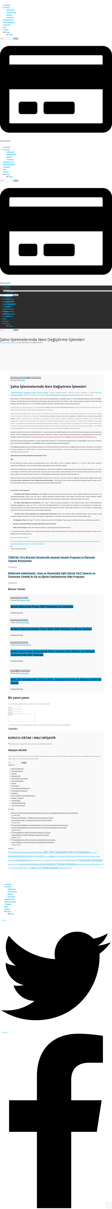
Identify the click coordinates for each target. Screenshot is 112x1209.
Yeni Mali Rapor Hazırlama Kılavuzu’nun (21, 407)
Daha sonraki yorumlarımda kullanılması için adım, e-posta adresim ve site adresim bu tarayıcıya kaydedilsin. (40, 725)
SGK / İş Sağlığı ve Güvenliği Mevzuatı (23, 796)
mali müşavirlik (34, 860)
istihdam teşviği (12, 860)
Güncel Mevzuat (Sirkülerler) (11, 342)
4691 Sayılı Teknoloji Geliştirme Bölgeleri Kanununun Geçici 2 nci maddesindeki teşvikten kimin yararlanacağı (44, 813)
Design (13, 774)
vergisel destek (63, 868)
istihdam (98, 856)
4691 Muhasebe (19, 541)
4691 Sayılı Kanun (17, 769)
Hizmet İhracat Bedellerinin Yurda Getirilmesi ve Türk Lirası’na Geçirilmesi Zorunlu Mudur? (39, 828)
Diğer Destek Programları (19, 778)
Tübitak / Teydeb (17, 798)
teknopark (95, 864)
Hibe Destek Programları (19, 791)
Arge (29, 856)
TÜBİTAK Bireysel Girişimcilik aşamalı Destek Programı (29, 393)
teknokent (96, 541)
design (47, 856)
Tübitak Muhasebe (38, 544)
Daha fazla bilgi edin (16, 613)
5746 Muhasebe (32, 541)
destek (52, 856)
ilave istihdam (91, 856)
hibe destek (84, 856)
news (41, 860)
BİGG (43, 856)
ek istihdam (61, 856)
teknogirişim (60, 860)
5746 (25, 541)
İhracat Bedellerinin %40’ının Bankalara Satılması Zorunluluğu (30, 835)
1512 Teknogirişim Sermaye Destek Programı (25, 852)
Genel (13, 783)
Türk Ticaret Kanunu (34, 378)
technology (53, 860)
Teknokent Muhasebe (17, 544)
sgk (45, 860)
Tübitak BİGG (15, 800)
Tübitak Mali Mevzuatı (18, 803)
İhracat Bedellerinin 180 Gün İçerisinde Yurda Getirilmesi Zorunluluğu (32, 842)
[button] (56, 91)
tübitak (20, 868)
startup (48, 860)
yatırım (70, 868)
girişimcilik (73, 856)
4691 (11, 541)
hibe (79, 856)
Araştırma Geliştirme (17, 856)
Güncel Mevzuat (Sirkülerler (19, 788)
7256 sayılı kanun (93, 852)
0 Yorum (22, 380)
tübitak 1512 (28, 544)
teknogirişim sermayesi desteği (83, 541)
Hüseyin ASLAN (25, 600)
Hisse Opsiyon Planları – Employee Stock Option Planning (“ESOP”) (31, 820)
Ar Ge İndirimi (37, 856)
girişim (66, 856)
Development (15, 776)
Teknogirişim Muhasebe (65, 541)
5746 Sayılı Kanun (17, 771)
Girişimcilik (13, 671)
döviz (56, 856)
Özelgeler (14, 793)
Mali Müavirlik (41, 541)
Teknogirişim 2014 (52, 541)
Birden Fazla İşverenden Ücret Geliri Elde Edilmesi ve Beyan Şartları (51, 628)
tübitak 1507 (27, 868)
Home (1, 342)
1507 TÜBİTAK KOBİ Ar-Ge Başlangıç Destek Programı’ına (64, 395)
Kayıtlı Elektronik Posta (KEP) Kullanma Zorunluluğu (41, 606)
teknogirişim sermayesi (13, 864)
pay (43, 860)
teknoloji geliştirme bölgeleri (84, 864)
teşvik (16, 868)
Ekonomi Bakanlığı (17, 781)
